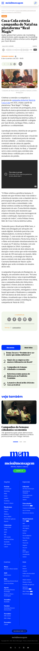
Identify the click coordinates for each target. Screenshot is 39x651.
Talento (25, 499)
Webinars (6, 514)
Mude (24, 550)
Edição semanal (27, 580)
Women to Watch (27, 582)
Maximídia (7, 542)
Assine (24, 566)
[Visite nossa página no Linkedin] (23, 648)
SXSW (5, 530)
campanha (16, 328)
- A (4, 64)
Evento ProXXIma (9, 539)
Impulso (25, 531)
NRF (5, 534)
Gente (5, 496)
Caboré (6, 547)
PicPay (24, 533)
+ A (7, 64)
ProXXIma (7, 501)
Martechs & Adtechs (28, 513)
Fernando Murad (8, 56)
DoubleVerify (26, 554)
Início (3, 10)
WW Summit (7, 537)
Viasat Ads (25, 543)
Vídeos (6, 511)
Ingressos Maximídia (25, 588)
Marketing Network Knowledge (9, 590)
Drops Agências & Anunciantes (27, 496)
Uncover (25, 548)
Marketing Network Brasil (11, 581)
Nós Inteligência (27, 535)
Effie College (7, 618)
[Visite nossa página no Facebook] (11, 648)
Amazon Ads (26, 526)
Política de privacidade (29, 573)
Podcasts (6, 509)
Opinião (6, 498)
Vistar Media (26, 538)
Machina (25, 540)
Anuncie (25, 571)
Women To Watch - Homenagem (9, 595)
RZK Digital (26, 552)
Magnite (25, 545)
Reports (6, 521)
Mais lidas (28, 348)
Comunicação (10, 10)
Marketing (7, 491)
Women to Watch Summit (11, 569)
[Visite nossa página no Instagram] (19, 648)
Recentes (10, 348)
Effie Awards (7, 544)
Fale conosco (26, 576)
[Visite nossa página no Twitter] (15, 648)
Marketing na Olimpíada (26, 492)
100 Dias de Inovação (28, 489)
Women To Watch (8, 503)
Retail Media (26, 505)
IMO (24, 523)
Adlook (24, 557)
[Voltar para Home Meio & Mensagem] (17, 3)
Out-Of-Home (26, 510)
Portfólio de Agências (10, 519)
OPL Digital (26, 528)
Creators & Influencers (29, 508)
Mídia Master (7, 575)
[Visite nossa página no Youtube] (28, 648)
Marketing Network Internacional (9, 609)
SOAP (24, 521)
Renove (25, 568)
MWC (5, 532)
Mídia (5, 493)
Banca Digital (7, 516)
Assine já (19, 471)
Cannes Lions (7, 527)
